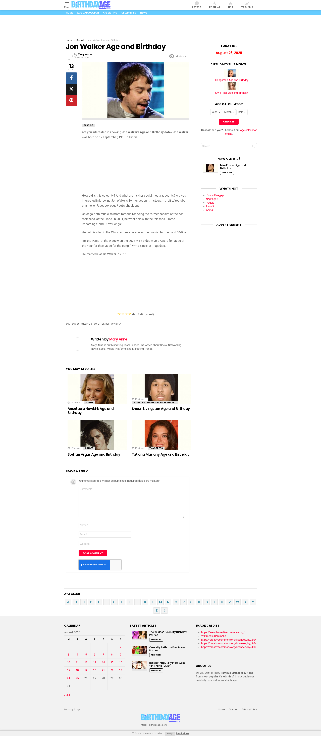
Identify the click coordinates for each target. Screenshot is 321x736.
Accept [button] (170, 734)
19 (85, 670)
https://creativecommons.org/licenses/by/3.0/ (228, 643)
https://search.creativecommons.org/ (223, 632)
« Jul (67, 695)
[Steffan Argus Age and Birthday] (97, 437)
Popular (214, 7)
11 (77, 662)
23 (120, 670)
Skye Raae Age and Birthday (231, 92)
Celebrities (128, 12)
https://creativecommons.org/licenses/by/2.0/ (228, 639)
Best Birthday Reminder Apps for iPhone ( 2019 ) (167, 664)
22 (112, 670)
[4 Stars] (127, 314)
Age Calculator (88, 12)
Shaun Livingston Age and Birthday (161, 408)
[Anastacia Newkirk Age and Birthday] (97, 391)
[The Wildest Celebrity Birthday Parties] (139, 635)
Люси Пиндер (215, 195)
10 (68, 662)
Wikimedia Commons (213, 636)
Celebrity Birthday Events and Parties (167, 649)
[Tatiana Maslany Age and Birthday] (161, 437)
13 (94, 662)
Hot (230, 7)
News (143, 12)
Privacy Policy (249, 709)
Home (69, 12)
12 (85, 662)
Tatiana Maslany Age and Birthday (160, 454)
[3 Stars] (124, 314)
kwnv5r (210, 206)
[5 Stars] (130, 314)
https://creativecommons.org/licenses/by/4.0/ (228, 647)
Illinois (88, 323)
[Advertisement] (160, 26)
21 (103, 670)
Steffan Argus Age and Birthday (94, 454)
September (103, 323)
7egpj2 (210, 202)
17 (69, 323)
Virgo (117, 323)
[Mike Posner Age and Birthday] (210, 168)
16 (120, 662)
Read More (227, 172)
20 (94, 670)
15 (112, 662)
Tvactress (156, 448)
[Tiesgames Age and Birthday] (231, 76)
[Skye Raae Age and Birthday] (231, 89)
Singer (89, 402)
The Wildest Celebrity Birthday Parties (168, 633)
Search (253, 147)
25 (77, 678)
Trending (247, 7)
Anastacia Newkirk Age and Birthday (91, 410)
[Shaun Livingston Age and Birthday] (161, 391)
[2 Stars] (121, 314)
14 (103, 662)
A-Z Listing (110, 12)
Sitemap (233, 709)
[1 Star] (118, 314)
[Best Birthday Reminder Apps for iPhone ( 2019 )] (139, 666)
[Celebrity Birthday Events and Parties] (139, 651)
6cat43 (210, 210)
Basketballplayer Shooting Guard (154, 402)
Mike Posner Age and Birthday (233, 166)
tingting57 (212, 199)
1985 (77, 323)
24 (68, 678)
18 (77, 670)
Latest (196, 7)
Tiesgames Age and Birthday (231, 80)
